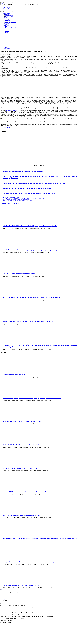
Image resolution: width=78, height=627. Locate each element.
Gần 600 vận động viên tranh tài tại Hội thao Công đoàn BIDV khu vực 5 (21, 515)
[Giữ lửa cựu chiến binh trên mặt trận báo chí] (12, 372)
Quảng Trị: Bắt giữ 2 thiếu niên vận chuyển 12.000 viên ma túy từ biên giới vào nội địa (25, 491)
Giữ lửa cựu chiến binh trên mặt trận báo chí (11, 197)
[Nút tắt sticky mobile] (0, 597)
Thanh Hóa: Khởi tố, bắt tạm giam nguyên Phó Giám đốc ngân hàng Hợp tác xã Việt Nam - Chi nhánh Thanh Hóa (25, 198)
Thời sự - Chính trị (6, 7)
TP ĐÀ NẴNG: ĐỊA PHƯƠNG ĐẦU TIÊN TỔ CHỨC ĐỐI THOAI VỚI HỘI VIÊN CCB (31, 321)
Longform (7, 31)
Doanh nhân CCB (6, 18)
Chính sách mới (8, 21)
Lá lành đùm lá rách (9, 16)
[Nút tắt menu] (0, 10)
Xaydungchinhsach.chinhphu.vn (12, 110)
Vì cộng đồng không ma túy (10, 27)
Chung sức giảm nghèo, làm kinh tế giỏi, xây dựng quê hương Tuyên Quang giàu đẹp (29, 193)
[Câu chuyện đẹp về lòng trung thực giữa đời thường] (12, 271)
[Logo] (1, 3)
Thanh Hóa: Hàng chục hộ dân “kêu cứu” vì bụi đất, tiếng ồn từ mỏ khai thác (27, 188)
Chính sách (5, 17)
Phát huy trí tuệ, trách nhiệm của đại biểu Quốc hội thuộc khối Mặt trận (21, 585)
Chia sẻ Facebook (6, 127)
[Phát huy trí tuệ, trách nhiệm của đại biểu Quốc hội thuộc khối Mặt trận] (12, 582)
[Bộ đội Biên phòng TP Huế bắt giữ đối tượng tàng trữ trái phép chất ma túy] (12, 419)
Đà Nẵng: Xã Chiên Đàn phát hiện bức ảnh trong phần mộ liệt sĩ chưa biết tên (18, 200)
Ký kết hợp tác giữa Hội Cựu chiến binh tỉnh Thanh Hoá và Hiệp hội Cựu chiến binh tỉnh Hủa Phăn (34, 183)
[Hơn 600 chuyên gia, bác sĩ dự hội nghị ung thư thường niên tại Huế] (12, 465)
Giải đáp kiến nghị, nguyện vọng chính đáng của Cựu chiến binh (23, 171)
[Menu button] (0, 1)
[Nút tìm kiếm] (12, 2)
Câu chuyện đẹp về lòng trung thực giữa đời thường (19, 273)
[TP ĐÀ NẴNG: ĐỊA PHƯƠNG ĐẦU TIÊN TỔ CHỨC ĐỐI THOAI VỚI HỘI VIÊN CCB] (12, 318)
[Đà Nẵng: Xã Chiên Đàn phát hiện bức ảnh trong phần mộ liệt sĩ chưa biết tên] (12, 442)
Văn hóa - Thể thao (6, 25)
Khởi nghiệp (7, 20)
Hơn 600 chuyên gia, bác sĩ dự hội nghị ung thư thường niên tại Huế (20, 468)
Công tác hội (7, 12)
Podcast (6, 26)
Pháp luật (5, 26)
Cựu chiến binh (6, 8)
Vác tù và (7, 16)
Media (4, 30)
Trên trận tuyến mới (9, 9)
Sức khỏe (5, 24)
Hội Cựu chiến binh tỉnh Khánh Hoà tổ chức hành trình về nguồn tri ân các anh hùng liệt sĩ (31, 297)
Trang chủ (5, 47)
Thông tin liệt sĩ (6, 28)
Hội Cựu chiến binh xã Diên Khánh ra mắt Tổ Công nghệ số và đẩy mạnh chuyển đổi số (20, 196)
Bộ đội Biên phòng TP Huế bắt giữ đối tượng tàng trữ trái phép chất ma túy (17, 199)
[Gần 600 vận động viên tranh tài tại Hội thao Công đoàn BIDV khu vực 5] (12, 512)
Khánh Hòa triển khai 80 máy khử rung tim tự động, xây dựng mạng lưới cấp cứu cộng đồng (31, 250)
